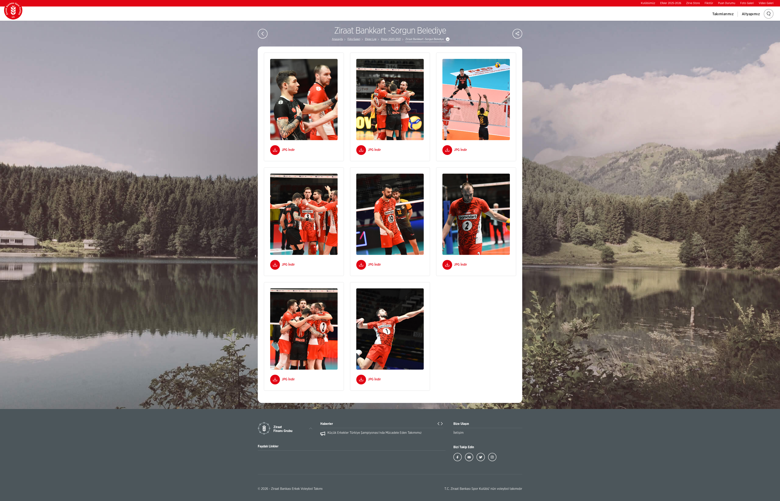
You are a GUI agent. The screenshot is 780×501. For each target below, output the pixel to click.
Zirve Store (693, 3)
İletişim (458, 432)
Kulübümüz (648, 3)
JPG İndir (288, 149)
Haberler (326, 423)
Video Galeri (766, 3)
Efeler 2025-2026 (670, 3)
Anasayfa (337, 39)
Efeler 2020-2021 (391, 39)
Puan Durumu (726, 3)
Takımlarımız (723, 14)
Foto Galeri (747, 3)
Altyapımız (751, 14)
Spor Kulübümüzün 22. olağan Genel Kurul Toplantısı (364, 432)
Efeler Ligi (370, 39)
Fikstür (709, 3)
